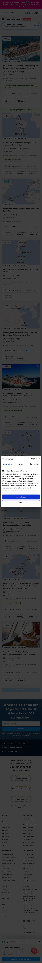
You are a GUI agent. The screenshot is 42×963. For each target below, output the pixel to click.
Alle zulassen (21, 497)
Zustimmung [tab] (7, 464)
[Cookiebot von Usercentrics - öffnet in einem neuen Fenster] (31, 459)
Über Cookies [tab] (34, 464)
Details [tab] (21, 464)
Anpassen (20, 502)
